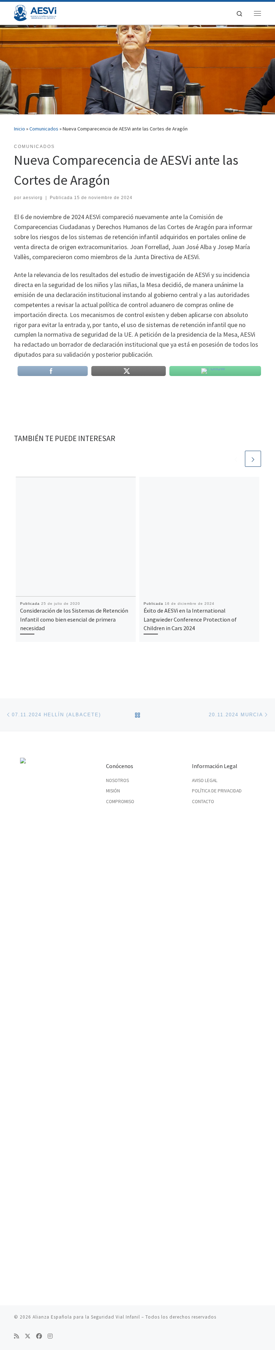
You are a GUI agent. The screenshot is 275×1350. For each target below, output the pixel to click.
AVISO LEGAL (204, 780)
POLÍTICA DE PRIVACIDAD (217, 791)
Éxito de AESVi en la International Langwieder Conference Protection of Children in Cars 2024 (190, 619)
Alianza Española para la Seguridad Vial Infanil (86, 1317)
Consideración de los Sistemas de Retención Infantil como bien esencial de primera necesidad (74, 619)
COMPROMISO (120, 801)
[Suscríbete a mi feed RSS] (16, 1336)
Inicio (19, 128)
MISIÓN (113, 791)
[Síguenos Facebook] (39, 1336)
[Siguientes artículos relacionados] (253, 459)
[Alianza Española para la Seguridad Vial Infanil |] (35, 12)
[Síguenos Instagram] (50, 1336)
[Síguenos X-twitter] (27, 1336)
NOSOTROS (117, 780)
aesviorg (33, 197)
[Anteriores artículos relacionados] (236, 459)
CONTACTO (203, 801)
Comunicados (43, 128)
